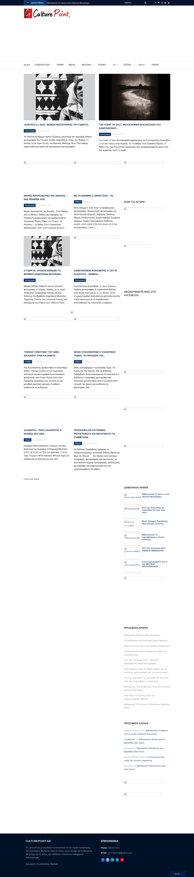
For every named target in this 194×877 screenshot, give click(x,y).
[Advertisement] (97, 41)
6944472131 (114, 848)
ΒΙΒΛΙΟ (71, 65)
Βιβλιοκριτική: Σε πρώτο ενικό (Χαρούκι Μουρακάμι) (68, 3)
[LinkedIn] (165, 3)
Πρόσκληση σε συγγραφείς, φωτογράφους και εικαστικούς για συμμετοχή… (94, 434)
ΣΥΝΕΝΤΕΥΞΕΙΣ (42, 65)
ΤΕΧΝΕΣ (102, 65)
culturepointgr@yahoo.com (119, 853)
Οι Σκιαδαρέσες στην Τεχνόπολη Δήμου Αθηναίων (146, 640)
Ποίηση (27, 440)
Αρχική (27, 64)
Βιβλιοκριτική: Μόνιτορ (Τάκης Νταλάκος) (142, 635)
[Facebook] (155, 3)
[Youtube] (168, 3)
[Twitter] (158, 3)
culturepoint (129, 739)
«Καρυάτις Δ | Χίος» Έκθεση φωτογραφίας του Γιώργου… (57, 124)
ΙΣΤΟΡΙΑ (127, 65)
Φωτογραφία (30, 131)
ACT (115, 65)
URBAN (141, 65)
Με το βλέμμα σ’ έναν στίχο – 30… (94, 195)
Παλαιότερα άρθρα (31, 479)
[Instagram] (162, 3)
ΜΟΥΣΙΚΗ (86, 65)
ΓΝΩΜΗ (60, 64)
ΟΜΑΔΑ (155, 64)
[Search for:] (132, 2)
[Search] (145, 2)
